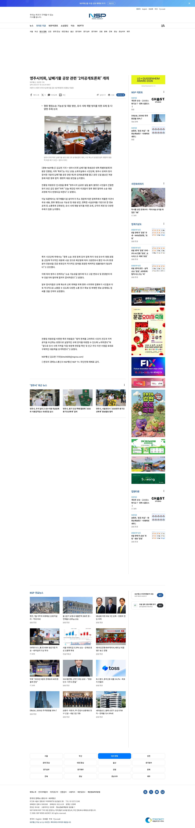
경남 (80, 776)
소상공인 (64, 25)
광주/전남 (46, 763)
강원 (114, 769)
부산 (80, 756)
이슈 (72, 25)
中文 (156, 9)
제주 (148, 776)
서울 (46, 756)
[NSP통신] (97, 16)
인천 (148, 756)
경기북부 (80, 769)
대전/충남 (80, 763)
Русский (162, 9)
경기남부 (46, 769)
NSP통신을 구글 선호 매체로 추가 (92, 3)
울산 (114, 763)
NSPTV (80, 25)
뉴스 (31, 25)
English (144, 9)
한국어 (138, 9)
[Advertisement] (177, 100)
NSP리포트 (53, 25)
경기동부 (149, 763)
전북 (46, 776)
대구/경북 (114, 756)
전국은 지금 (41, 25)
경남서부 (114, 776)
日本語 (151, 9)
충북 (148, 769)
